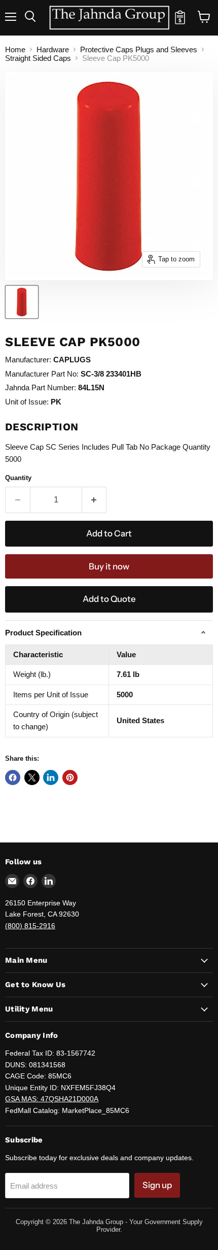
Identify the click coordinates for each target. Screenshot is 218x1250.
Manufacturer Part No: (42, 373)
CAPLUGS (72, 359)
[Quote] (180, 22)
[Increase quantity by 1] (94, 500)
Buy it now (109, 566)
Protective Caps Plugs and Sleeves (138, 49)
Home (15, 49)
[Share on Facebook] (12, 777)
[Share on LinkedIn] (50, 777)
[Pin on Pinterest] (70, 777)
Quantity (18, 478)
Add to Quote (109, 599)
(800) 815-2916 (30, 926)
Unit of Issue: (27, 401)
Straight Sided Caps (38, 58)
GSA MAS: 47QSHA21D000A (51, 1099)
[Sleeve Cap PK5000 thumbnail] (22, 302)
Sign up (157, 1185)
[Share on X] (32, 777)
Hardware (53, 49)
